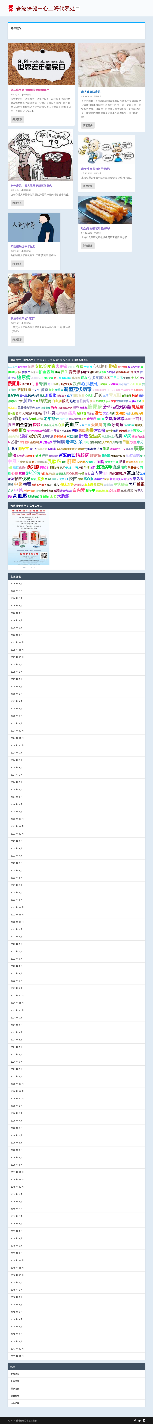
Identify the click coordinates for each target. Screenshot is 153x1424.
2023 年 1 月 (17, 899)
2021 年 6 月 (17, 1039)
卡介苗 (88, 367)
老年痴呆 (74, 441)
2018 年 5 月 (17, 1312)
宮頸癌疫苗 (33, 496)
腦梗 (134, 436)
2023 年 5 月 (17, 870)
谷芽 (33, 479)
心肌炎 (89, 395)
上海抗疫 (47, 436)
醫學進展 (97, 96)
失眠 (75, 430)
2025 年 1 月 (17, 723)
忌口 (93, 467)
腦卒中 (109, 430)
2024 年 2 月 (17, 804)
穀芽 (115, 430)
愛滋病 (96, 424)
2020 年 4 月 (17, 1142)
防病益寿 (15, 1395)
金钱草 (81, 462)
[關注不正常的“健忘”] (41, 293)
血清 (105, 395)
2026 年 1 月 (17, 635)
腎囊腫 (129, 449)
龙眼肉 (71, 366)
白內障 (97, 473)
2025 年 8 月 (17, 671)
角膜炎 (138, 425)
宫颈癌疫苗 (122, 401)
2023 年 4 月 (17, 877)
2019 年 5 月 (17, 1223)
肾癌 (44, 389)
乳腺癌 (138, 407)
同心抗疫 (72, 473)
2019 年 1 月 (17, 1253)
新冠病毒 (67, 455)
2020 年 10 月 (17, 1098)
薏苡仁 (137, 430)
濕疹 (24, 436)
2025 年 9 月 (17, 664)
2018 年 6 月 (17, 1304)
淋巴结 (94, 372)
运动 (98, 413)
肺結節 (95, 455)
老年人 (20, 413)
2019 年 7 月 (17, 1208)
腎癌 (18, 478)
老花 (11, 479)
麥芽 (83, 419)
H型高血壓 (65, 430)
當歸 (141, 395)
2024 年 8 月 (17, 760)
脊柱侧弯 (82, 401)
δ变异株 (111, 372)
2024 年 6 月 (17, 774)
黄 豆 (50, 384)
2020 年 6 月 (17, 1128)
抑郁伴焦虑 (29, 490)
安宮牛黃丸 (47, 490)
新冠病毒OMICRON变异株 (106, 390)
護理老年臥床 (118, 455)
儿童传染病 (24, 462)
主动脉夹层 (127, 390)
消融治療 (42, 449)
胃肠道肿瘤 (75, 419)
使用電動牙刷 (65, 407)
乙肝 (15, 442)
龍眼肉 (22, 467)
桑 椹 (48, 479)
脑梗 (14, 449)
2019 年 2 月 (17, 1245)
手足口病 (116, 378)
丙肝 (132, 484)
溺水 (84, 378)
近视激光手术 (103, 401)
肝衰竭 (105, 456)
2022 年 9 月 (17, 929)
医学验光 (22, 366)
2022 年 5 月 (17, 958)
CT (66, 479)
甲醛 (126, 441)
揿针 (106, 473)
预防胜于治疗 (39, 484)
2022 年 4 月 (17, 966)
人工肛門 (12, 366)
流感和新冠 (133, 456)
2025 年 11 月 (17, 649)
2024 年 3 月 (17, 797)
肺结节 (23, 448)
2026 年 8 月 (17, 583)
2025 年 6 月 (17, 686)
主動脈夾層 (137, 413)
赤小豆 (64, 419)
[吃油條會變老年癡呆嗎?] (105, 210)
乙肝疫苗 (136, 384)
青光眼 (74, 371)
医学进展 (15, 1381)
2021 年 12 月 (17, 995)
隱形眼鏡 (78, 395)
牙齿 (139, 401)
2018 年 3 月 (17, 1326)
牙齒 (81, 425)
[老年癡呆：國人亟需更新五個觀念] (40, 155)
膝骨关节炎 (111, 462)
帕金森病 (47, 371)
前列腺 (33, 467)
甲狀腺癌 (24, 389)
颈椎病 (98, 484)
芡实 (18, 372)
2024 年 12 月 (17, 730)
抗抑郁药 (48, 378)
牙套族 (90, 413)
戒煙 (136, 372)
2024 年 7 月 (17, 767)
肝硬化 (50, 395)
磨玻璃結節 (66, 490)
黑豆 (82, 430)
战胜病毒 (108, 484)
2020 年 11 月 (17, 1091)
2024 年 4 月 (17, 789)
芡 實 (35, 401)
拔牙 (142, 378)
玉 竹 (53, 496)
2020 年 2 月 (17, 1157)
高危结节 (138, 390)
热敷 (72, 401)
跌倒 (77, 383)
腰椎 (16, 467)
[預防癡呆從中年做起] (34, 227)
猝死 (45, 455)
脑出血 (33, 449)
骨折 (112, 413)
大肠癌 (63, 496)
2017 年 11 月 (17, 1356)
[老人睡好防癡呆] (111, 65)
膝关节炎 (13, 395)
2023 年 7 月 (17, 855)
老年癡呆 (51, 418)
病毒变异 (45, 407)
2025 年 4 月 (17, 701)
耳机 (86, 442)
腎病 (43, 383)
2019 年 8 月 (17, 1201)
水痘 (70, 436)
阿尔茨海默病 (118, 473)
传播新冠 (115, 449)
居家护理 (117, 442)
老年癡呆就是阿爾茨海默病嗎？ (30, 90)
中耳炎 (49, 413)
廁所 (62, 467)
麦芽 (113, 401)
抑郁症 (13, 430)
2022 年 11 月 (17, 914)
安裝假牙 (91, 462)
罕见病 (138, 478)
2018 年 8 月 (17, 1289)
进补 (38, 456)
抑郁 (36, 424)
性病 (124, 467)
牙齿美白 (79, 484)
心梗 (14, 473)
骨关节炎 (19, 456)
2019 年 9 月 (17, 1194)
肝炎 (98, 395)
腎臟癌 (127, 378)
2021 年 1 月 (17, 1076)
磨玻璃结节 (33, 395)
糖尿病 (24, 377)
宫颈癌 (32, 419)
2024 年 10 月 (17, 745)
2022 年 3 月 (17, 973)
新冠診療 (61, 473)
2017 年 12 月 (17, 1348)
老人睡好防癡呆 (91, 91)
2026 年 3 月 (17, 620)
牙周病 (118, 424)
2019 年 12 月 (17, 1172)
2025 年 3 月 (17, 708)
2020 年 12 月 (17, 1083)
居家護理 (12, 401)
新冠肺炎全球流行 (121, 479)
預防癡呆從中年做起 (23, 246)
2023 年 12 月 (17, 818)
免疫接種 (35, 442)
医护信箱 (15, 1388)
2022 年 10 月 (17, 922)
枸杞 (81, 473)
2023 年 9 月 (17, 841)
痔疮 (142, 455)
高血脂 (133, 473)
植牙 (56, 378)
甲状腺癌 (121, 484)
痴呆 (135, 395)
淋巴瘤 (99, 430)
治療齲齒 (129, 425)
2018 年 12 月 (17, 1260)
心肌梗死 (100, 366)
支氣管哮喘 (45, 366)
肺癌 (113, 366)
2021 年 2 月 (17, 1069)
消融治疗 (61, 395)
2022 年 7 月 (17, 944)
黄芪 (61, 479)
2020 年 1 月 (17, 1164)
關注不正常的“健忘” (23, 318)
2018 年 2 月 (17, 1333)
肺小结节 (124, 384)
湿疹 (40, 478)
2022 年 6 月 (17, 951)
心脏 (61, 425)
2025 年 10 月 (17, 657)
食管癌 (91, 419)
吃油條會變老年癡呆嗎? (95, 228)
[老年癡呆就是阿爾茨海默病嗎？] (41, 64)
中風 (12, 461)
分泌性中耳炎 (50, 430)
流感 (79, 366)
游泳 (10, 490)
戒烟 (57, 490)
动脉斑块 (66, 484)
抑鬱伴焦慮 (60, 436)
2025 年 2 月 (17, 715)
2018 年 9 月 (17, 1282)
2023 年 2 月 (17, 892)
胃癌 (107, 424)
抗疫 (31, 366)
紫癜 (22, 473)
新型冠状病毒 (78, 389)
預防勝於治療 (93, 449)
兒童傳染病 (128, 490)
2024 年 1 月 (17, 811)
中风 (18, 490)
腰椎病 (59, 390)
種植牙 (55, 479)
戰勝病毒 (42, 462)
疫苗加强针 (132, 462)
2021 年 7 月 (17, 1032)
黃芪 (10, 419)
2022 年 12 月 (17, 907)
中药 (88, 425)
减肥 (25, 419)
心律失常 (62, 413)
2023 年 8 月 (17, 848)
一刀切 (36, 390)
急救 (54, 407)
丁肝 (35, 384)
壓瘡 (57, 372)
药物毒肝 (30, 455)
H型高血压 (104, 384)
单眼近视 (130, 419)
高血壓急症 (37, 378)
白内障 (79, 490)
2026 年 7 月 (17, 590)
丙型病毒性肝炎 (124, 372)
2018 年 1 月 (17, 1341)
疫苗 (73, 478)
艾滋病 (120, 413)
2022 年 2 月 (17, 980)
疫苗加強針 (134, 366)
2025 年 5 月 (17, 693)
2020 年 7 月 (17, 1120)
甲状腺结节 (46, 442)
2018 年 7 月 (17, 1297)
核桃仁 (26, 372)
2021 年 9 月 (17, 1017)
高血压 (72, 424)
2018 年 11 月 (17, 1267)
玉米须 (23, 395)
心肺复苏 (95, 377)
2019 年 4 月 (17, 1231)
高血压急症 (108, 436)
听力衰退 (67, 384)
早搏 (86, 467)
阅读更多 (17, 119)
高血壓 (20, 495)
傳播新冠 (99, 479)
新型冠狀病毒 (117, 407)
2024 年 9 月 (17, 752)
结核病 (82, 455)
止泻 (69, 395)
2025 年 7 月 (17, 679)
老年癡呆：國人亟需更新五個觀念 (31, 185)
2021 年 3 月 (17, 1061)
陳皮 (42, 395)
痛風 (118, 436)
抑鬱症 (85, 372)
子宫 (20, 401)
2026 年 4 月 (17, 613)
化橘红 (76, 378)
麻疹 (130, 430)
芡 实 (87, 473)
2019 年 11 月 (17, 1179)
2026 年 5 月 (17, 605)
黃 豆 (92, 401)
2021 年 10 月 (17, 1010)
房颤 (80, 479)
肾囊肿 (114, 384)
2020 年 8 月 (17, 1113)
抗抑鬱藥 (122, 366)
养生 (64, 371)
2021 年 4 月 (17, 1054)
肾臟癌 (83, 407)
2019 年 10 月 (17, 1186)
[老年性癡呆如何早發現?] (106, 149)
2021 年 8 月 (17, 1025)
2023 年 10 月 (17, 833)
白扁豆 (34, 372)
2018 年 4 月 (17, 1319)
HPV (76, 407)
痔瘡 (128, 413)
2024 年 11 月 (17, 738)
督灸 (51, 390)
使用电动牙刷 (34, 430)
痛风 (72, 413)
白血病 (57, 401)
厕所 (64, 462)
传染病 (102, 372)
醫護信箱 (27, 94)
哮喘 (17, 418)
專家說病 (27, 190)
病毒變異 (24, 442)
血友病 (88, 484)
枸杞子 (44, 467)
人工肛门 (107, 442)
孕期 (106, 448)
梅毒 (89, 430)
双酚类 (52, 449)
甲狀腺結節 (65, 378)
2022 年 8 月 (17, 936)
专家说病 (15, 1373)
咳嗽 (10, 484)
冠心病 (35, 436)
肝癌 (83, 435)
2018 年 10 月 (17, 1275)
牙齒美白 (45, 496)
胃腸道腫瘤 (102, 490)
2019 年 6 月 (17, 1216)
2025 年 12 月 (17, 642)
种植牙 (57, 384)
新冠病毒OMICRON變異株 (71, 449)
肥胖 (122, 462)
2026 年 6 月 (17, 598)
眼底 (65, 401)
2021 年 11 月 (17, 1002)
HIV (122, 449)
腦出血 (100, 419)
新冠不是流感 (49, 425)
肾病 (127, 436)
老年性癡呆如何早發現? (95, 168)
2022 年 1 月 (17, 988)
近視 (142, 473)
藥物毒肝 (81, 413)
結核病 (45, 400)
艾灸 (106, 413)
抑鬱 (80, 467)
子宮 (10, 496)
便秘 (26, 478)
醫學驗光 (53, 455)
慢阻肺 (15, 383)
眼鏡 (76, 436)
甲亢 (140, 490)
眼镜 (38, 490)
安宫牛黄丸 (53, 484)
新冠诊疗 (54, 467)
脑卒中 (90, 490)
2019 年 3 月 (17, 1238)
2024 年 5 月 (17, 782)
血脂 (100, 461)
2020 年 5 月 (17, 1135)
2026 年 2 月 (17, 627)
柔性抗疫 (114, 490)
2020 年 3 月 (17, 1150)
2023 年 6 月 (17, 863)
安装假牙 (126, 395)
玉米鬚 (11, 413)
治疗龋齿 (27, 384)
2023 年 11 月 (17, 826)
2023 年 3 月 (17, 885)
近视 (140, 484)
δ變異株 (123, 430)
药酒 (40, 419)
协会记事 (15, 1403)
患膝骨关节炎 (26, 407)
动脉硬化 (133, 467)
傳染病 (44, 473)
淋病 (106, 378)
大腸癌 (61, 366)
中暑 (18, 484)
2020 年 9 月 (17, 1105)
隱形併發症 (96, 442)
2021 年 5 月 (17, 1047)
